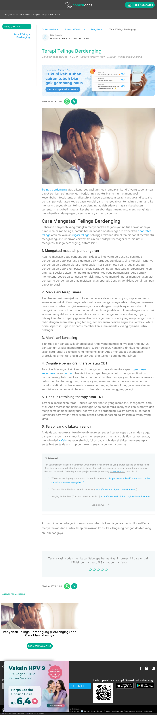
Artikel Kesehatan (51, 29)
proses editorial (117, 471)
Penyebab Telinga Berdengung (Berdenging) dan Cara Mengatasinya (39, 633)
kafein (63, 440)
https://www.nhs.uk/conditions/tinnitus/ (115, 489)
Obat (15, 14)
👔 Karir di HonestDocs (91, 711)
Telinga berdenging (54, 189)
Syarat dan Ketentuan (69, 711)
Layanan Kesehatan (75, 29)
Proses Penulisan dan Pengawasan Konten (123, 711)
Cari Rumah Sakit (26, 14)
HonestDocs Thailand (14, 714)
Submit (78, 686)
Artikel (57, 14)
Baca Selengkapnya (39, 646)
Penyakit (8, 14)
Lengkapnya (98, 504)
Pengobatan (97, 29)
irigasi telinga (80, 235)
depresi (68, 373)
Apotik (37, 14)
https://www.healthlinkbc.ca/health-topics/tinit (124, 496)
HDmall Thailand (36, 714)
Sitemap (148, 711)
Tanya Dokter (47, 14)
